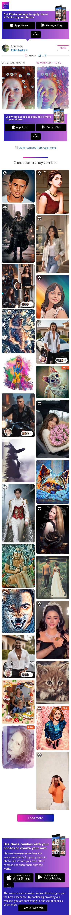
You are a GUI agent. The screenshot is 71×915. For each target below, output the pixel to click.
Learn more (10, 904)
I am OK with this (33, 908)
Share (63, 48)
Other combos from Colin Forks (37, 147)
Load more (35, 818)
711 (44, 55)
